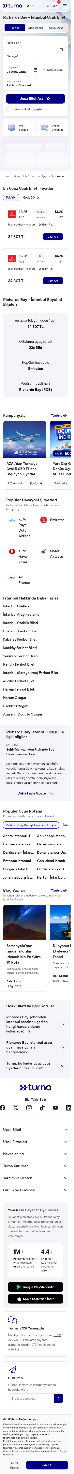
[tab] (15, 27)
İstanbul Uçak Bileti (42, 176)
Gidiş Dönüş (31, 197)
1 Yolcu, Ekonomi (19, 85)
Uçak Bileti (20, 176)
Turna (6, 176)
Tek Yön (11, 197)
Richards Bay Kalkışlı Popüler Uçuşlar (31, 825)
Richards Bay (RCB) (35, 389)
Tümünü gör (59, 415)
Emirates (35, 368)
